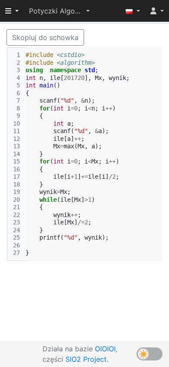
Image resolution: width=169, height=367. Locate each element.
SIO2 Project (86, 359)
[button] (59, 11)
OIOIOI (105, 348)
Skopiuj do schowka (45, 37)
